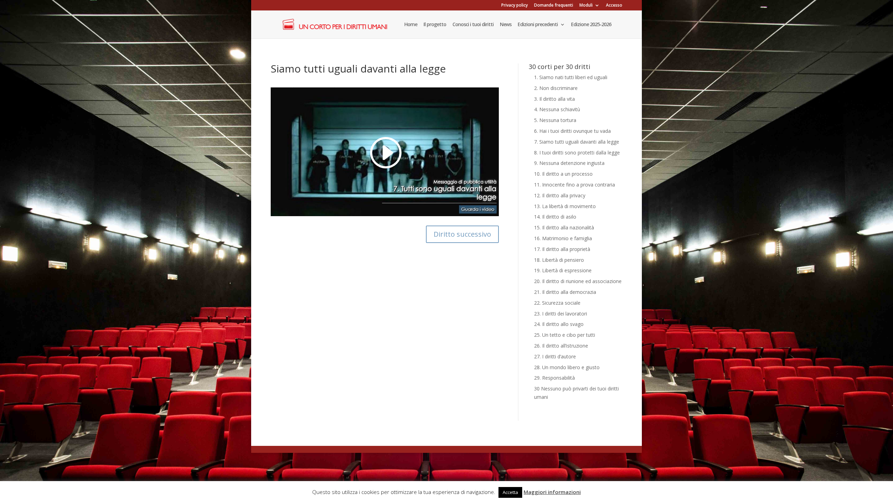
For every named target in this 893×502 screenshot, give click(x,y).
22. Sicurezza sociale (557, 302)
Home (410, 25)
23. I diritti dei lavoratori (560, 313)
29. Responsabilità (554, 377)
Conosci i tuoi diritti (473, 25)
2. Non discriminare (556, 88)
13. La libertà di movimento (565, 206)
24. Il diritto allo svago (559, 324)
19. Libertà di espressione (563, 270)
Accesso (614, 5)
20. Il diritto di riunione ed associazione (578, 281)
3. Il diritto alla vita (554, 99)
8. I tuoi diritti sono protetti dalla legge (577, 152)
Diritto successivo (462, 234)
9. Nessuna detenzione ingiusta (569, 163)
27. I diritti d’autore (555, 356)
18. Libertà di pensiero (559, 260)
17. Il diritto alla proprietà (562, 249)
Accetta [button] (510, 492)
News (505, 25)
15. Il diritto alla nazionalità (564, 227)
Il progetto (434, 25)
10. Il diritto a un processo (563, 173)
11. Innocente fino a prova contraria (574, 184)
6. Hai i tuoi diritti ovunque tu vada (572, 131)
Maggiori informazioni (552, 491)
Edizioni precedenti (538, 25)
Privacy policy (514, 5)
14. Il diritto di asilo (555, 216)
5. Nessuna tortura (555, 120)
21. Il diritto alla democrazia (565, 292)
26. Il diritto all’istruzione (561, 345)
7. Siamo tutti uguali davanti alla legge (576, 141)
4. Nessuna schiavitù (557, 109)
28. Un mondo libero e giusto (567, 367)
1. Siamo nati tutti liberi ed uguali (570, 77)
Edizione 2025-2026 (591, 25)
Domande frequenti (553, 5)
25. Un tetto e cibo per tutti (564, 335)
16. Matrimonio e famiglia (563, 238)
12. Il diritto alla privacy (559, 195)
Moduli (586, 5)
